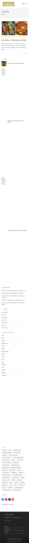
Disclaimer (7, 529)
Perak (2, 359)
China (9, 450)
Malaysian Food (9, 37)
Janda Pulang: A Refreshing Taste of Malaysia (17, 230)
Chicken (4, 450)
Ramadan (19, 480)
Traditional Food (4, 327)
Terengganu (4, 375)
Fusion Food (12, 36)
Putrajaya (3, 364)
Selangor (3, 372)
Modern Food (4, 325)
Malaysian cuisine (6, 475)
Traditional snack (17, 490)
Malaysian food (15, 477)
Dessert (13, 460)
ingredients (12, 470)
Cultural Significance (18, 457)
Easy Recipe (20, 460)
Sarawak (3, 369)
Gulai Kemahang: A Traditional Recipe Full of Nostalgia (12, 293)
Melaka (3, 348)
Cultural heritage (6, 457)
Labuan (3, 346)
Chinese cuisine (17, 450)
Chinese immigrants (7, 452)
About (6, 526)
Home (2, 14)
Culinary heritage (13, 455)
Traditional (10, 487)
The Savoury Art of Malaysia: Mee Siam (16, 63)
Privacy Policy (10, 539)
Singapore (4, 485)
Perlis (2, 361)
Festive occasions (6, 462)
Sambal (16, 482)
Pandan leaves (5, 480)
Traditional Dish (19, 487)
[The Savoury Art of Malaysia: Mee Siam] (3, 63)
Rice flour (4, 482)
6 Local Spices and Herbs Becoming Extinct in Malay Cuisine (13, 290)
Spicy (16, 485)
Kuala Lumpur (4, 343)
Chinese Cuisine (5, 36)
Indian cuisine (5, 467)
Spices (10, 485)
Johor (2, 335)
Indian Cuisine (19, 36)
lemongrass (14, 472)
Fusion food (16, 462)
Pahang (3, 354)
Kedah (2, 338)
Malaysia (21, 472)
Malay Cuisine (4, 320)
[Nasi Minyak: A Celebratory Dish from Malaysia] (3, 121)
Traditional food (6, 490)
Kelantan (3, 340)
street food (22, 485)
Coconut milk (17, 452)
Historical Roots (15, 465)
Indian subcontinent (16, 467)
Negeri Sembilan (5, 351)
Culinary (4, 455)
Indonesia (4, 470)
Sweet (3, 487)
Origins (23, 477)
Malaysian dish (6, 477)
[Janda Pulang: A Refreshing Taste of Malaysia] (3, 230)
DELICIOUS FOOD (5, 460)
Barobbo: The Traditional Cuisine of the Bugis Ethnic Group (13, 300)
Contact (6, 531)
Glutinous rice (5, 465)
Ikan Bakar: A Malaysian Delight (13, 40)
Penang (3, 356)
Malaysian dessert (17, 475)
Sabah (2, 367)
